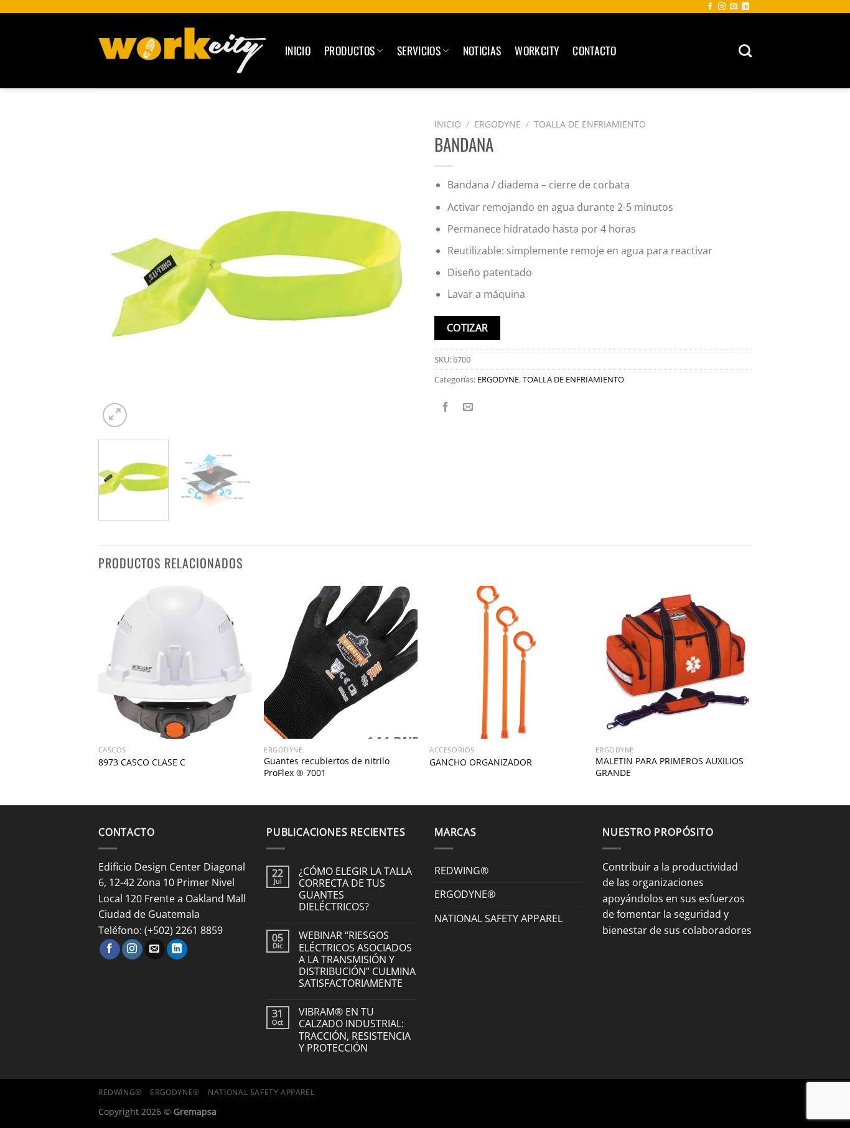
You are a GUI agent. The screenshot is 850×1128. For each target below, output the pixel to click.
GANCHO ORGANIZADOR (480, 762)
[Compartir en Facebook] (446, 407)
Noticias (482, 50)
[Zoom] (115, 415)
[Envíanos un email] (733, 6)
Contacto (594, 50)
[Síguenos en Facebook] (710, 6)
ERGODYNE (497, 124)
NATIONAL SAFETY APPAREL (498, 918)
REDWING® (461, 870)
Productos (349, 50)
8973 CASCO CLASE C (141, 762)
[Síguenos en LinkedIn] (745, 6)
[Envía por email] (468, 407)
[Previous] (120, 271)
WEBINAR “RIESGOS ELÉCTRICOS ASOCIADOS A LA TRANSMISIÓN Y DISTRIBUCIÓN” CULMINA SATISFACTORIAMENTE (357, 959)
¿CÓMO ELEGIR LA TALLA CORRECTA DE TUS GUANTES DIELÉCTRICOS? (355, 889)
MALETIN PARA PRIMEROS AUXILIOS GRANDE (669, 767)
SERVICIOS (419, 50)
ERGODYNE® (464, 894)
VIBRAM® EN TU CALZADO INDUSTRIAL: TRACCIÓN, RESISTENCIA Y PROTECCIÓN (355, 1030)
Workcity (537, 50)
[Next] (394, 271)
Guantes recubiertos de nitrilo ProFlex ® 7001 (327, 767)
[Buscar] (745, 51)
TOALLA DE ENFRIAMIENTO (590, 124)
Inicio (298, 50)
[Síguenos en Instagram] (722, 6)
